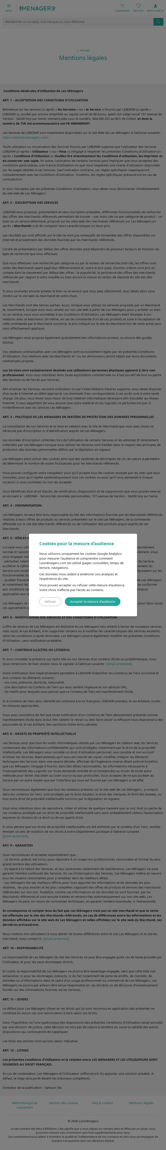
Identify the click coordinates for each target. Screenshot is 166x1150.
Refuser (50, 601)
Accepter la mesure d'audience (92, 601)
